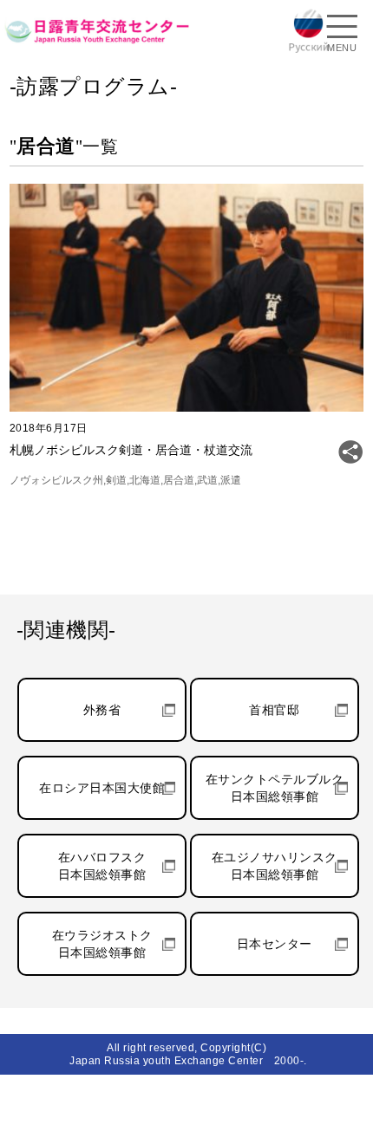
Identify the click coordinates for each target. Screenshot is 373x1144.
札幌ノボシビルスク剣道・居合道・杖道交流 (131, 450)
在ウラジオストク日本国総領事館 (102, 943)
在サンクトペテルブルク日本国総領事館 (275, 787)
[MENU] (341, 29)
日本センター (274, 944)
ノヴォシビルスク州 (56, 480)
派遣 (230, 480)
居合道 (178, 480)
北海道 (144, 480)
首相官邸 (274, 710)
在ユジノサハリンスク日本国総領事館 (274, 865)
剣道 (116, 480)
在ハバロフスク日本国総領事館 (102, 865)
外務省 (102, 710)
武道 (207, 480)
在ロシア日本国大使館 (102, 788)
